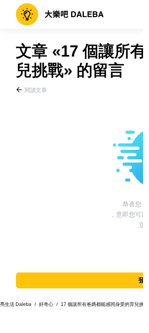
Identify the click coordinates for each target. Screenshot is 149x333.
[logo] (60, 14)
